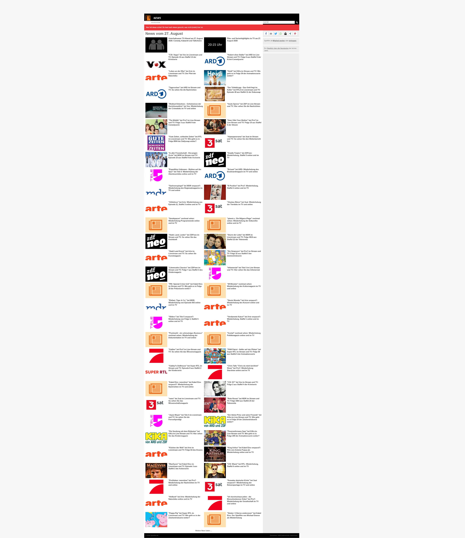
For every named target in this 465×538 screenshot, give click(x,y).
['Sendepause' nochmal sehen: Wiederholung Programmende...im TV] (156, 225)
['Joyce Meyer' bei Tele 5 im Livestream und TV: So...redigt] (156, 421)
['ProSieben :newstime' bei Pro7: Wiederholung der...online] (156, 486)
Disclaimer (273, 535)
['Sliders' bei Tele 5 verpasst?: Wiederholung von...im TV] (156, 323)
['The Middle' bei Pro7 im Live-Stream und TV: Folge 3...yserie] (156, 126)
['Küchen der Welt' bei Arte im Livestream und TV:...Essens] (156, 454)
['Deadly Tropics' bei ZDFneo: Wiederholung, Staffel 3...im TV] (215, 159)
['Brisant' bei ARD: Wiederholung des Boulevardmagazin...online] (215, 175)
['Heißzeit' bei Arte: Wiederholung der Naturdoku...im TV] (156, 503)
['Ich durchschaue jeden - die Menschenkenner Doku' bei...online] (215, 503)
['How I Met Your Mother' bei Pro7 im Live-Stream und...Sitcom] (215, 126)
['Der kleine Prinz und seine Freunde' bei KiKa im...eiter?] (215, 421)
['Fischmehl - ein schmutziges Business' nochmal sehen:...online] (156, 339)
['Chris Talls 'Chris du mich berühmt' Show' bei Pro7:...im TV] (215, 372)
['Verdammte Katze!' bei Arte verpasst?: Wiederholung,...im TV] (215, 323)
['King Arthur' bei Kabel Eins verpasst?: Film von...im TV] (215, 454)
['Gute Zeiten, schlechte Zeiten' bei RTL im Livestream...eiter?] (156, 143)
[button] (266, 33)
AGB (279, 535)
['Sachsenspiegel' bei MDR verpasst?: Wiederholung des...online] (156, 192)
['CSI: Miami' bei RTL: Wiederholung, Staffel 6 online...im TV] (215, 470)
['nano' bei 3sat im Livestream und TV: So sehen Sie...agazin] (156, 405)
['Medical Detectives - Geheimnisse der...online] (156, 110)
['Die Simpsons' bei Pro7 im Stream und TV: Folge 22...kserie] (215, 257)
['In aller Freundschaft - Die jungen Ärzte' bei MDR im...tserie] (156, 159)
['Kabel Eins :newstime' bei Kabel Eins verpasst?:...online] (156, 388)
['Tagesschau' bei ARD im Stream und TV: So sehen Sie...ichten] (156, 94)
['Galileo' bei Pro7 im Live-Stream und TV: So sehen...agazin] (156, 356)
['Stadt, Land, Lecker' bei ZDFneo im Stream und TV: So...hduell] (156, 241)
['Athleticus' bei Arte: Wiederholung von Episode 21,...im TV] (156, 208)
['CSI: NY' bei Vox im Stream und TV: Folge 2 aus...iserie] (215, 388)
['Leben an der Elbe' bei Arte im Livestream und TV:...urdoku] (156, 77)
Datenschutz (285, 535)
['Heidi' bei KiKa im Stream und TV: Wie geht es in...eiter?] (215, 77)
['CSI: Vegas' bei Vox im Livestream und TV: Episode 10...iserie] (156, 61)
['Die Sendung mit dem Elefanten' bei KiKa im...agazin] (156, 437)
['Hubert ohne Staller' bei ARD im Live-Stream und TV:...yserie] (215, 61)
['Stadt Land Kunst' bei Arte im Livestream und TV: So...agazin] (156, 257)
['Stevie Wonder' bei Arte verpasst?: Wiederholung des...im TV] (215, 306)
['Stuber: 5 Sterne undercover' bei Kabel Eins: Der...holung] (215, 519)
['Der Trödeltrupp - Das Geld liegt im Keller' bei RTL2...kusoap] (215, 94)
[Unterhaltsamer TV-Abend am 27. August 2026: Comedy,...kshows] (156, 45)
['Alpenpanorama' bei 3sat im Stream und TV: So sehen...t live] (215, 143)
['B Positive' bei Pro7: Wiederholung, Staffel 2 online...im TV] (215, 192)
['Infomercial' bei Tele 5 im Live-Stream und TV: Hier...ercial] (215, 274)
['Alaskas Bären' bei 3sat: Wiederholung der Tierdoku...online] (215, 208)
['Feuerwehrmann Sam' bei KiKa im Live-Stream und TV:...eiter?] (215, 437)
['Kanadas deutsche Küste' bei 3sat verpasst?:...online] (215, 486)
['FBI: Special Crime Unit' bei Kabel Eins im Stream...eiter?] (156, 290)
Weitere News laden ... (203, 531)
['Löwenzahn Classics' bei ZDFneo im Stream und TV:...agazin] (156, 274)
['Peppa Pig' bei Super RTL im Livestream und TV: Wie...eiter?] (156, 519)
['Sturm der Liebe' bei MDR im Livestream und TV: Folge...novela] (215, 241)
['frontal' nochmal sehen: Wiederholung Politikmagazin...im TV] (215, 339)
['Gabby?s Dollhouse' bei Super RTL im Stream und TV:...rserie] (156, 372)
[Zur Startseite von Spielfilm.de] (147, 20)
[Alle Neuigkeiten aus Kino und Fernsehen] (166, 18)
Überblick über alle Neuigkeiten (278, 48)
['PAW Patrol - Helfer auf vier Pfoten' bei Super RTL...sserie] (215, 356)
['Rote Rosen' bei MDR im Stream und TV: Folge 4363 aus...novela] (215, 405)
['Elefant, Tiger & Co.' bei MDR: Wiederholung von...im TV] (156, 306)
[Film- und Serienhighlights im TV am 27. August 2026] (215, 45)
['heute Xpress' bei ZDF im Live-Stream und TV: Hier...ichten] (215, 110)
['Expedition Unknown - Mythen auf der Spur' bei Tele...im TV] (156, 175)
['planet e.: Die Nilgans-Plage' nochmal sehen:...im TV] (215, 225)
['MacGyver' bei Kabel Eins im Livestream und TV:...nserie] (156, 470)
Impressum (293, 535)
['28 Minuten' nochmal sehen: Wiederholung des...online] (215, 290)
